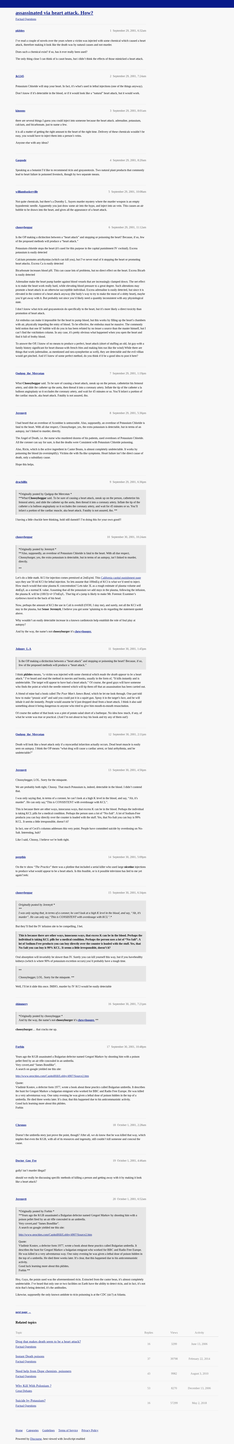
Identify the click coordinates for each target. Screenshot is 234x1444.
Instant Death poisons (30, 1356)
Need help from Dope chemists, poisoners (43, 1371)
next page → (23, 1312)
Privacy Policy (90, 1430)
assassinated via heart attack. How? (54, 13)
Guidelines (48, 1430)
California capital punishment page (121, 577)
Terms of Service (68, 1430)
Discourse (36, 1438)
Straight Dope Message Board (19, 3)
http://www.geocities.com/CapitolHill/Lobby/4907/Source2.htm (52, 1076)
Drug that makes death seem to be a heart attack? (48, 1341)
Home (19, 1430)
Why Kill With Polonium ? (33, 1386)
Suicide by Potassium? (31, 1400)
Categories (32, 1430)
